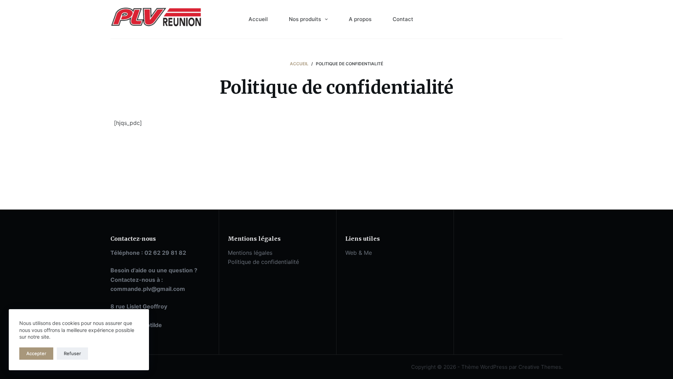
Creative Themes (539, 367)
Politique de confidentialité (263, 261)
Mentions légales (250, 252)
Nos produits (305, 19)
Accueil (258, 19)
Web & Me (358, 252)
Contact (403, 19)
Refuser (72, 353)
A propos (360, 19)
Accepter (36, 353)
